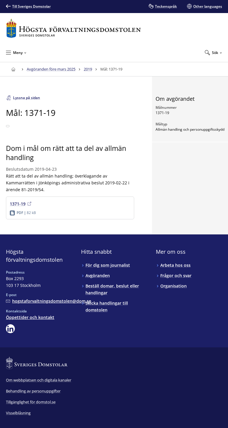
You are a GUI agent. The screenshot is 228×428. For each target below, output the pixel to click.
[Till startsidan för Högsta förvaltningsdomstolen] (73, 28)
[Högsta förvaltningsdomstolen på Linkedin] (10, 328)
